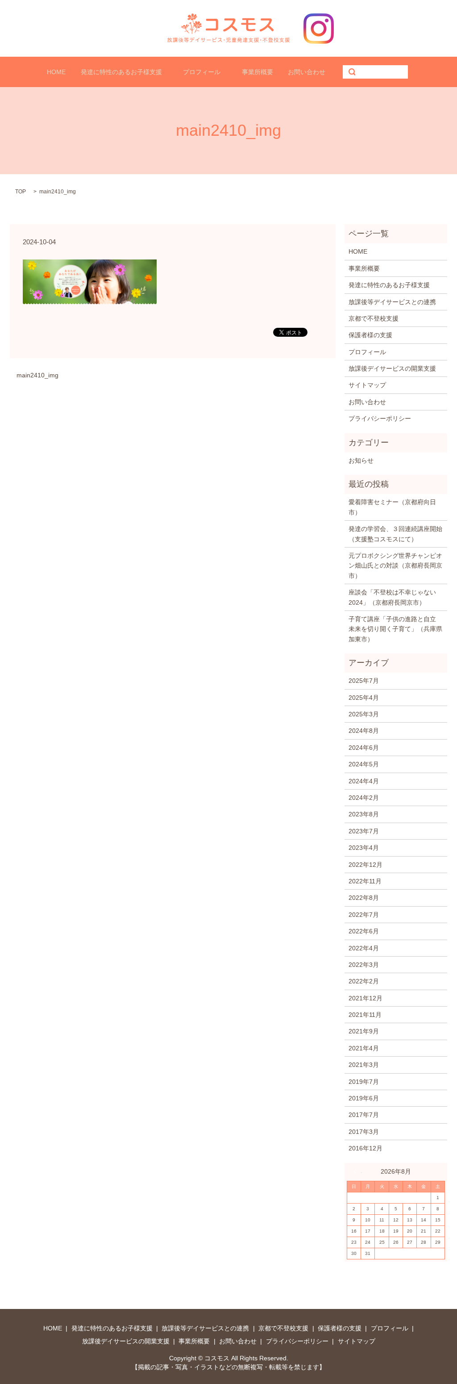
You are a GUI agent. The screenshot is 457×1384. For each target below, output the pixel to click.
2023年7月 (364, 831)
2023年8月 (364, 814)
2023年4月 (364, 847)
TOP (20, 191)
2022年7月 (364, 914)
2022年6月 (364, 931)
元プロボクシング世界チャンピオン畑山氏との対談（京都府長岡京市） (395, 565)
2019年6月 (364, 1098)
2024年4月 (364, 781)
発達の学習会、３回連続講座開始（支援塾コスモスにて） (395, 533)
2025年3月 (364, 714)
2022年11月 (365, 881)
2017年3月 (364, 1131)
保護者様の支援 (370, 335)
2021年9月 (364, 1031)
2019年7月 (364, 1081)
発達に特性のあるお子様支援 (121, 71)
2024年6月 (364, 747)
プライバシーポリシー (380, 418)
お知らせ (361, 460)
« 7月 (357, 1171)
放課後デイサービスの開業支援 (392, 368)
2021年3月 (364, 1064)
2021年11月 (365, 1014)
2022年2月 (364, 981)
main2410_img (37, 375)
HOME (56, 71)
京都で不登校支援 (374, 318)
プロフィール (201, 71)
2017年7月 (364, 1114)
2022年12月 (365, 864)
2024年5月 (364, 764)
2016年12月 (365, 1148)
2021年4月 (364, 1048)
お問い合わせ (306, 71)
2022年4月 (364, 948)
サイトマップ (367, 385)
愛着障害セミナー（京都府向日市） (392, 506)
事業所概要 (257, 71)
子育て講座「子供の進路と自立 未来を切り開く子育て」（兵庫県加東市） (395, 629)
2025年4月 (364, 697)
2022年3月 (364, 964)
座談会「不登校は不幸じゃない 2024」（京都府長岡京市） (395, 597)
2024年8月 (364, 730)
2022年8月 (364, 897)
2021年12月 (365, 998)
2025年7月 (364, 680)
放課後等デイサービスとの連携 (392, 301)
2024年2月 (364, 797)
